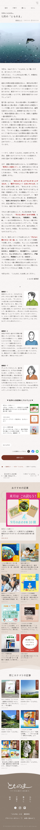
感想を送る (20, 458)
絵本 (6, 8)
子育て (15, 8)
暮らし (24, 8)
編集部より (18, 20)
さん (14, 251)
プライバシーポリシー (12, 818)
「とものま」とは (16, 814)
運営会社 (27, 814)
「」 (16, 217)
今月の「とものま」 (7, 13)
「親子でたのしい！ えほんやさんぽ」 (23, 184)
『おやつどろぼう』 (29, 189)
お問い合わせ (28, 818)
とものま (7, 445)
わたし (33, 8)
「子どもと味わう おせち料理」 (25, 214)
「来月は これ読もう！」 (10, 167)
